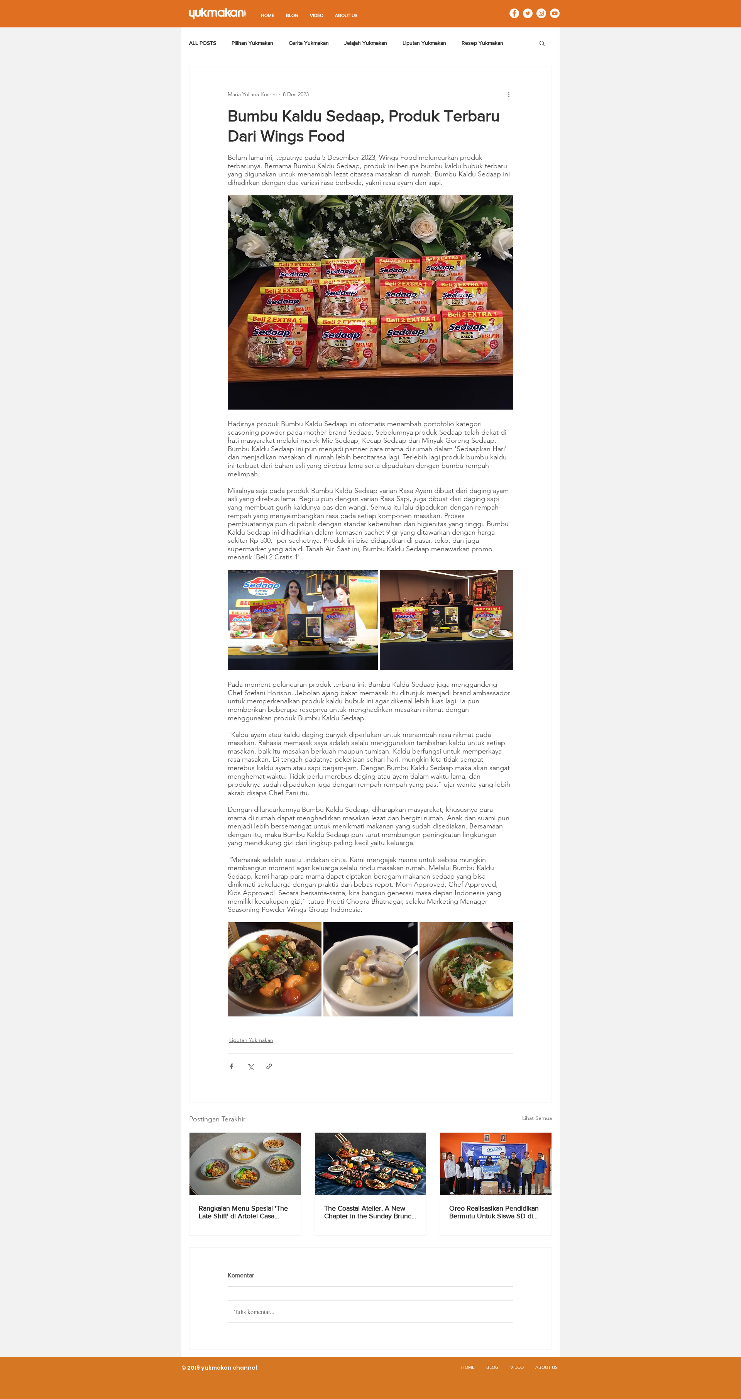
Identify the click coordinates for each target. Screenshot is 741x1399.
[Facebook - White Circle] (514, 13)
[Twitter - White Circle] (528, 13)
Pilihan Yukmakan (252, 43)
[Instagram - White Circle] (541, 13)
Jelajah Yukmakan (365, 43)
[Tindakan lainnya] (508, 94)
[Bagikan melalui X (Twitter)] (250, 1066)
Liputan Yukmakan (424, 43)
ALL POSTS (202, 43)
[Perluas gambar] (303, 620)
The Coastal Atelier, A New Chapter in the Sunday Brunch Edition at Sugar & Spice (369, 1212)
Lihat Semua (537, 1117)
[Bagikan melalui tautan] (269, 1066)
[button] (542, 43)
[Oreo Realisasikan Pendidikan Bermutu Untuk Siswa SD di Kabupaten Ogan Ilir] (496, 1164)
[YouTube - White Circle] (555, 13)
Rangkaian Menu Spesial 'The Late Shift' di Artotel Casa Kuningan (243, 1212)
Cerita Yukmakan (309, 43)
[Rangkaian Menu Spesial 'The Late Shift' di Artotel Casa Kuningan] (245, 1164)
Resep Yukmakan (482, 43)
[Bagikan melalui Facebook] (231, 1066)
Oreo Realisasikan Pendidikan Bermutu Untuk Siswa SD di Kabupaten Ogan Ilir (494, 1212)
